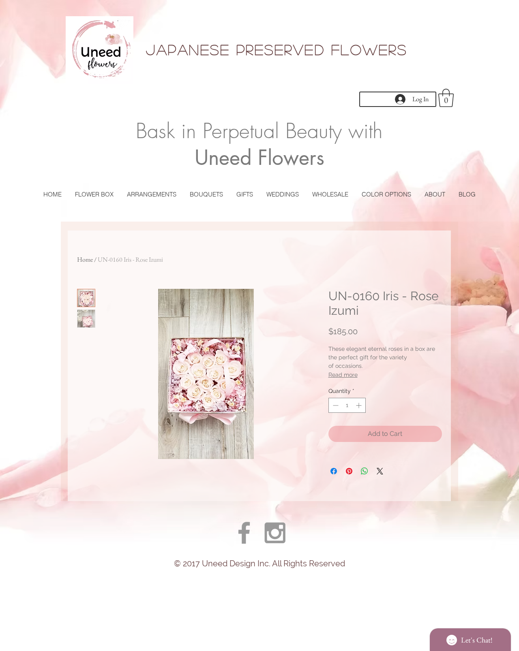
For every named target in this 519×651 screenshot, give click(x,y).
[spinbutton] (347, 405)
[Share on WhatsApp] (364, 471)
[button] (446, 98)
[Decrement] (335, 405)
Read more (343, 374)
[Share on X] (380, 471)
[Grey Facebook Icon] (244, 532)
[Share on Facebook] (334, 471)
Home (85, 259)
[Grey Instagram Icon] (275, 532)
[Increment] (359, 405)
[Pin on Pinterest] (349, 471)
